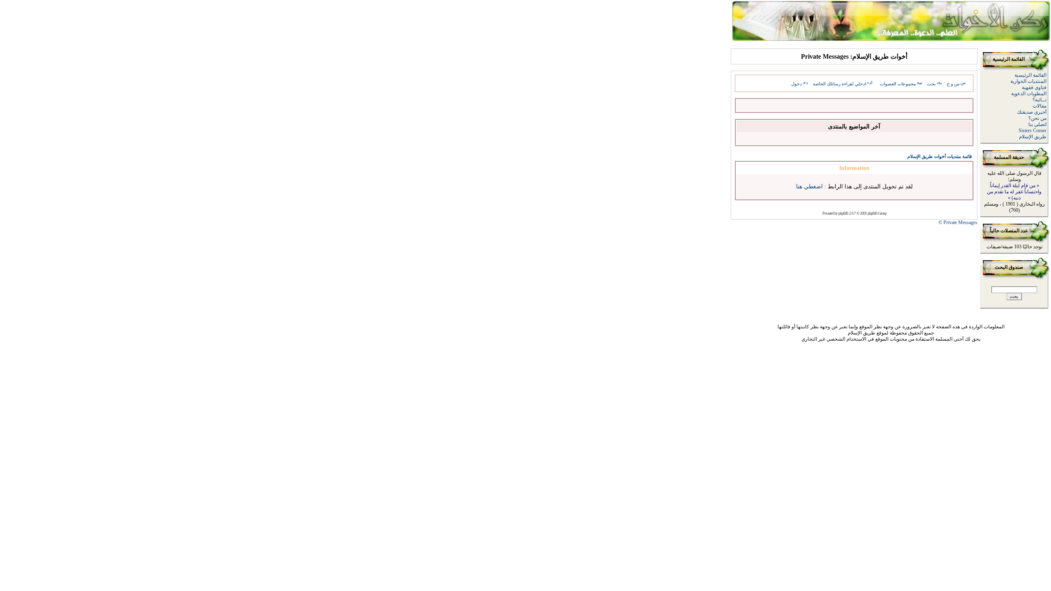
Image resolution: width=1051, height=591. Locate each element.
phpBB (843, 213)
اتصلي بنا (1037, 124)
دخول (796, 83)
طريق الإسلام (1032, 137)
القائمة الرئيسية (1030, 75)
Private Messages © (958, 222)
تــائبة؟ (1039, 100)
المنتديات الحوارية (1028, 81)
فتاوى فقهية (1034, 87)
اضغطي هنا (809, 186)
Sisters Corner (1032, 130)
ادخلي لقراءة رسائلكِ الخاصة (839, 83)
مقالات (1039, 106)
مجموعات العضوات (898, 83)
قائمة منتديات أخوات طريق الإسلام (939, 156)
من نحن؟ (1037, 118)
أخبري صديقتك (1031, 112)
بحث (931, 83)
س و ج (953, 83)
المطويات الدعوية (1028, 93)
